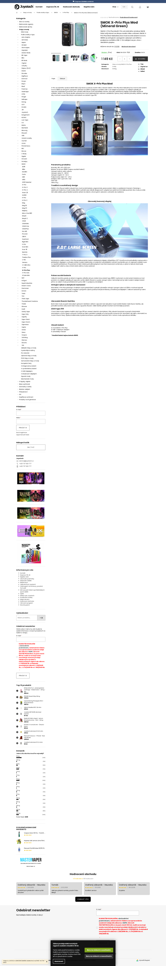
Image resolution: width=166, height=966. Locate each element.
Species (24, 252)
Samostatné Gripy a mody (30, 361)
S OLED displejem (27, 371)
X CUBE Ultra (26, 265)
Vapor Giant (26, 319)
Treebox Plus (26, 257)
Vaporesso (25, 324)
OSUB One (25, 226)
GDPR (22, 594)
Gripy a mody (24, 29)
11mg (17, 794)
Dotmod (24, 79)
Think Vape (25, 299)
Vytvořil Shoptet (144, 960)
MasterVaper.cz (31, 866)
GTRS (23, 94)
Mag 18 (24, 205)
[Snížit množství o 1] (120, 59)
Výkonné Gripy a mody (28, 356)
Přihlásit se (23, 428)
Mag (23, 203)
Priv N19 (24, 231)
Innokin (24, 107)
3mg (17, 767)
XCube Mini (26, 275)
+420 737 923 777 (25, 464)
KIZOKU (24, 117)
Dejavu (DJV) (26, 68)
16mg (18, 805)
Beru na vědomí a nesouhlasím (99, 956)
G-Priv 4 (25, 190)
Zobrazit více (83, 899)
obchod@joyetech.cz (26, 461)
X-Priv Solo (25, 273)
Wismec (24, 340)
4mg (18, 771)
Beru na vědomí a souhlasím (99, 950)
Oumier (24, 141)
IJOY (23, 104)
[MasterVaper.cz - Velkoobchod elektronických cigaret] (31, 860)
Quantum (25, 239)
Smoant (24, 159)
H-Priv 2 (24, 200)
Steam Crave (26, 286)
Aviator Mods (26, 53)
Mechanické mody (27, 379)
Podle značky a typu (28, 35)
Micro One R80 (27, 213)
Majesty (24, 211)
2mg (17, 764)
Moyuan (24, 133)
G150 (23, 180)
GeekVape (25, 92)
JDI (23, 110)
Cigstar (24, 63)
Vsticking (25, 337)
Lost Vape (25, 120)
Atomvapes (25, 47)
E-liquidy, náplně (24, 381)
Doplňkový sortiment (26, 397)
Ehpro (23, 84)
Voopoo (24, 335)
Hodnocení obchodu (27, 601)
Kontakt (22, 573)
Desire (24, 71)
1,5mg (18, 760)
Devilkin (24, 172)
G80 (23, 177)
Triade (24, 304)
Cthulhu (24, 66)
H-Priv (24, 198)
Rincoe (24, 151)
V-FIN (24, 260)
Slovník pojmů (25, 605)
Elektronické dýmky (25, 27)
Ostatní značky (27, 138)
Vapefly (24, 317)
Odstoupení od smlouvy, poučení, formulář (31, 587)
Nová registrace (21, 432)
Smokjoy (24, 161)
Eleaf (23, 86)
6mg (17, 779)
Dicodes (24, 73)
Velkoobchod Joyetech (28, 584)
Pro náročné (25, 353)
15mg (18, 802)
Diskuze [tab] (62, 79)
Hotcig (24, 102)
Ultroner (24, 306)
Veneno (24, 262)
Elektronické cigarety (26, 24)
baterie (143, 35)
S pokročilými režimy (28, 350)
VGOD (24, 330)
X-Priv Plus (26, 270)
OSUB (24, 221)
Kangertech (26, 115)
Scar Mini (25, 247)
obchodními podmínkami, (24, 647)
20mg (18, 813)
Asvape (24, 45)
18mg (18, 809)
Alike (23, 169)
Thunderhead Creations (30, 301)
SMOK (23, 164)
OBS (23, 136)
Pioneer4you (26, 146)
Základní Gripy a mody (28, 348)
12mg (18, 798)
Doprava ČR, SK (25, 575)
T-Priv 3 (24, 255)
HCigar (24, 97)
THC (23, 296)
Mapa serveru (24, 599)
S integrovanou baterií (28, 366)
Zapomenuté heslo (22, 435)
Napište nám (24, 577)
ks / (30, 447)
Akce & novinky (24, 22)
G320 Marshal (26, 182)
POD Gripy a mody (27, 358)
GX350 (24, 195)
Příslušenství (23, 392)
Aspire (24, 42)
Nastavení (59, 961)
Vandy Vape (26, 312)
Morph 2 (25, 218)
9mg (17, 786)
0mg (17, 756)
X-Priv (24, 268)
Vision (23, 332)
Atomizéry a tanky (25, 387)
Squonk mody (25, 376)
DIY (20, 394)
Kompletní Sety (26, 363)
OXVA (23, 143)
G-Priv (24, 185)
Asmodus (25, 40)
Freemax (25, 89)
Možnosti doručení (129, 47)
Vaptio (24, 327)
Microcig (24, 130)
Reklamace (24, 582)
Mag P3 (24, 208)
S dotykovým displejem (29, 374)
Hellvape (24, 99)
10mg (18, 790)
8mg (17, 783)
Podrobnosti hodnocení (129, 17)
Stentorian (25, 288)
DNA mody (24, 32)
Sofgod (24, 281)
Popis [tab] (53, 79)
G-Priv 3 (24, 187)
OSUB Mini (25, 224)
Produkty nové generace (27, 400)
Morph (24, 216)
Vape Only (25, 314)
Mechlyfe (25, 128)
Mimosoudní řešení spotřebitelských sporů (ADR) (32, 591)
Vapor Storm (26, 322)
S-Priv (24, 244)
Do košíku (141, 59)
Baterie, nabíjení (24, 389)
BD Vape (24, 55)
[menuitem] (39, 7)
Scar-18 (24, 249)
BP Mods (24, 60)
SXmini (24, 291)
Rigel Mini (25, 242)
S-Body (24, 154)
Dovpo (24, 81)
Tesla (23, 293)
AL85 (23, 167)
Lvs (23, 123)
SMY (23, 278)
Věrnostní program (26, 603)
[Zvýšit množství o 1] (129, 59)
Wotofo (24, 343)
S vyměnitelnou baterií (28, 369)
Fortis (24, 174)
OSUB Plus (25, 229)
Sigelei (24, 156)
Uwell (23, 309)
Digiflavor (25, 76)
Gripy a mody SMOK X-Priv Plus (122, 64)
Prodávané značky (26, 597)
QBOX (24, 236)
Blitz (23, 58)
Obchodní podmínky (27, 579)
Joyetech (25, 112)
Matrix (24, 125)
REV (23, 148)
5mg (17, 775)
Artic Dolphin (26, 37)
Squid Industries (27, 283)
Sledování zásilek (25, 581)
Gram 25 (25, 193)
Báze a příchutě (24, 384)
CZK (123, 7)
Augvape (25, 50)
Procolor (25, 234)
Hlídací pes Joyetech (27, 596)
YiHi (23, 345)
